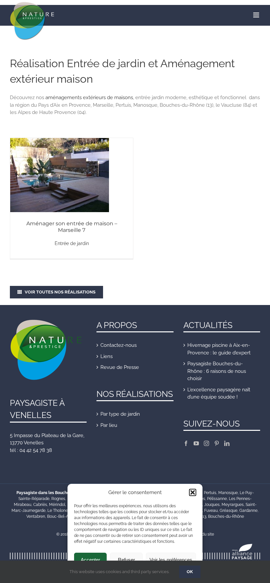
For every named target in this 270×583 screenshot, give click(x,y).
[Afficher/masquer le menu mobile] (256, 15)
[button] (192, 492)
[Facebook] (186, 443)
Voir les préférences (170, 560)
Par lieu (108, 425)
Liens (106, 356)
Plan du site (203, 534)
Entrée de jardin (72, 243)
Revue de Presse (119, 367)
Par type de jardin (120, 414)
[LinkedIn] (227, 443)
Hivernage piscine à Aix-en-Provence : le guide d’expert (219, 349)
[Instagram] (206, 443)
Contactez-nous (118, 345)
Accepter (90, 560)
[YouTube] (196, 443)
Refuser (126, 560)
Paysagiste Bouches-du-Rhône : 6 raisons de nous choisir (216, 371)
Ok (190, 571)
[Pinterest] (216, 443)
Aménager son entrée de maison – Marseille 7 (71, 226)
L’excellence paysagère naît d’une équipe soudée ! (218, 393)
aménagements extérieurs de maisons (89, 97)
